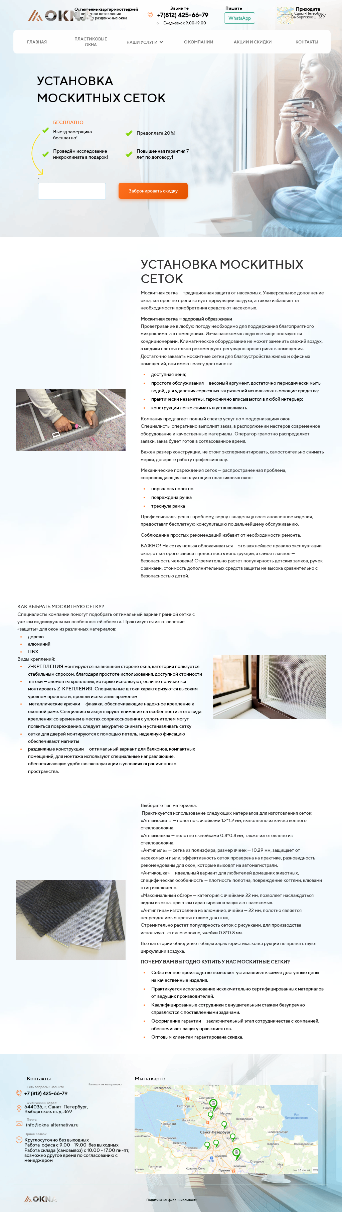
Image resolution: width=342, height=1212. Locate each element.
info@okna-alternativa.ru (52, 1124)
